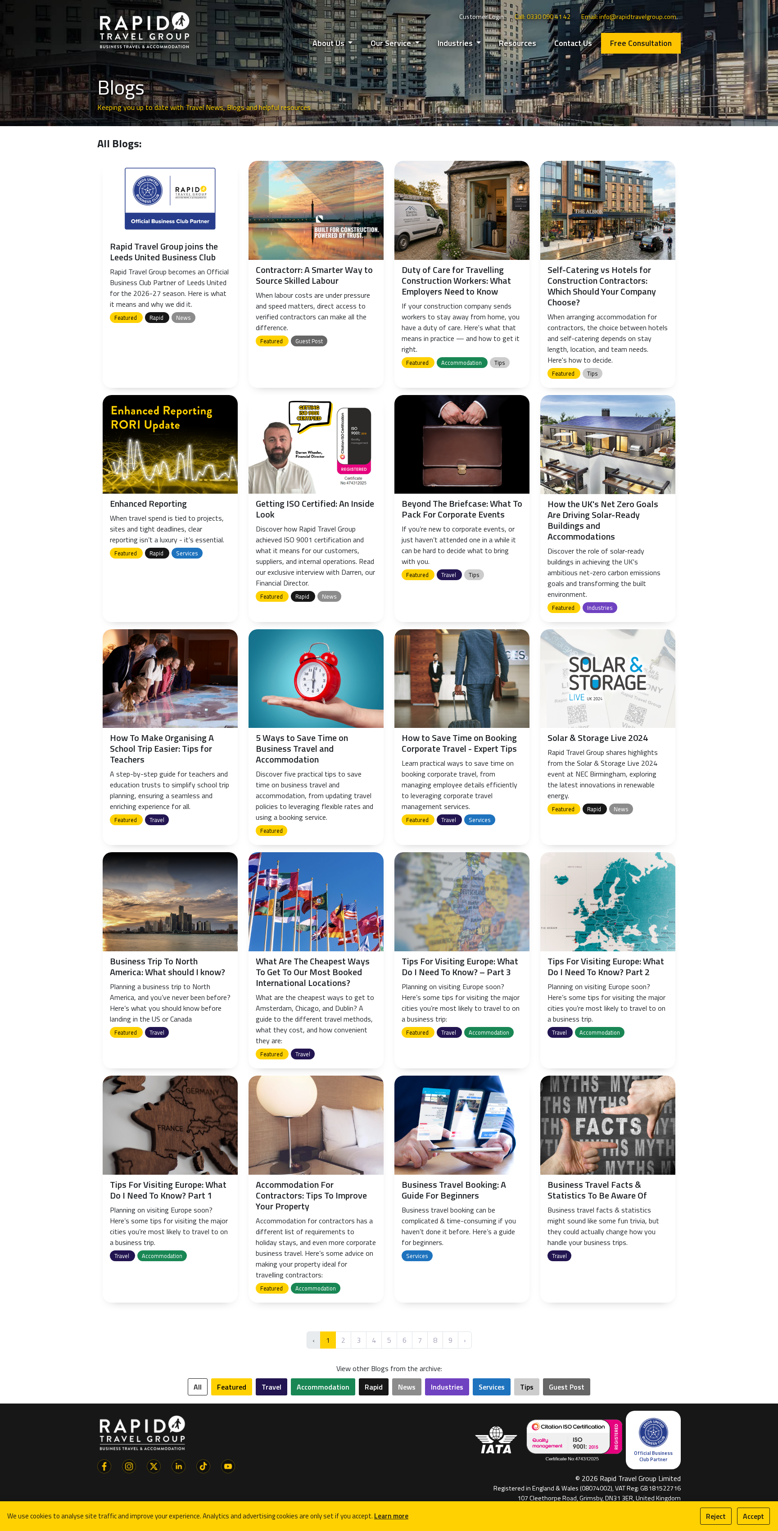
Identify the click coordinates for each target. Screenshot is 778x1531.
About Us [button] (329, 43)
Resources (517, 43)
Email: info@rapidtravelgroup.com (628, 17)
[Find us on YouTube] (228, 1465)
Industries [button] (456, 43)
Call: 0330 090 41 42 (542, 17)
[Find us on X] (154, 1465)
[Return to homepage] (144, 29)
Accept (753, 1516)
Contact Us (573, 43)
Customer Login (481, 17)
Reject (716, 1516)
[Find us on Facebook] (104, 1465)
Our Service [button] (392, 43)
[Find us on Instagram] (129, 1465)
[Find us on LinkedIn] (178, 1465)
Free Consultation (641, 43)
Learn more (391, 1516)
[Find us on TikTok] (203, 1465)
